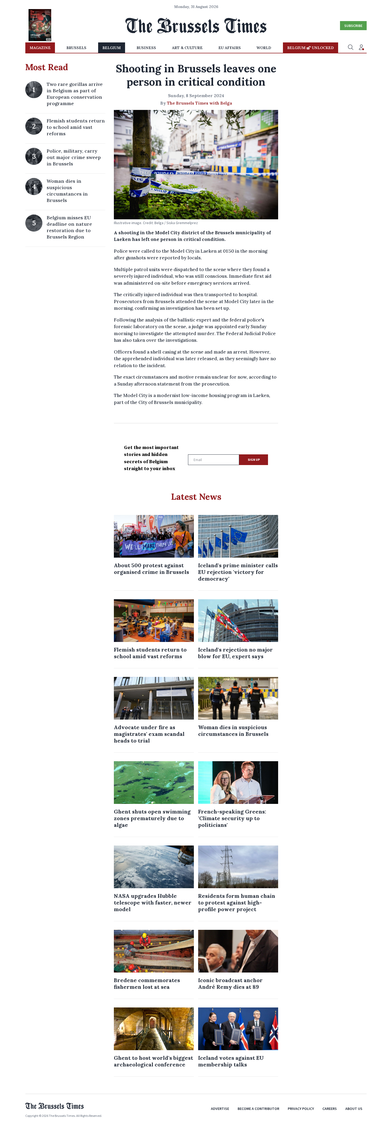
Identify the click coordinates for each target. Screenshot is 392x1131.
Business (146, 47)
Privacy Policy (301, 1108)
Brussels (76, 47)
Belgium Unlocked (310, 47)
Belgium (111, 47)
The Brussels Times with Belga (199, 103)
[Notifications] (361, 47)
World (264, 47)
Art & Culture (187, 47)
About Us (353, 1108)
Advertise (220, 1108)
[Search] (350, 47)
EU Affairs (229, 47)
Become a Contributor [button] (258, 1108)
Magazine (40, 47)
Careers (329, 1108)
